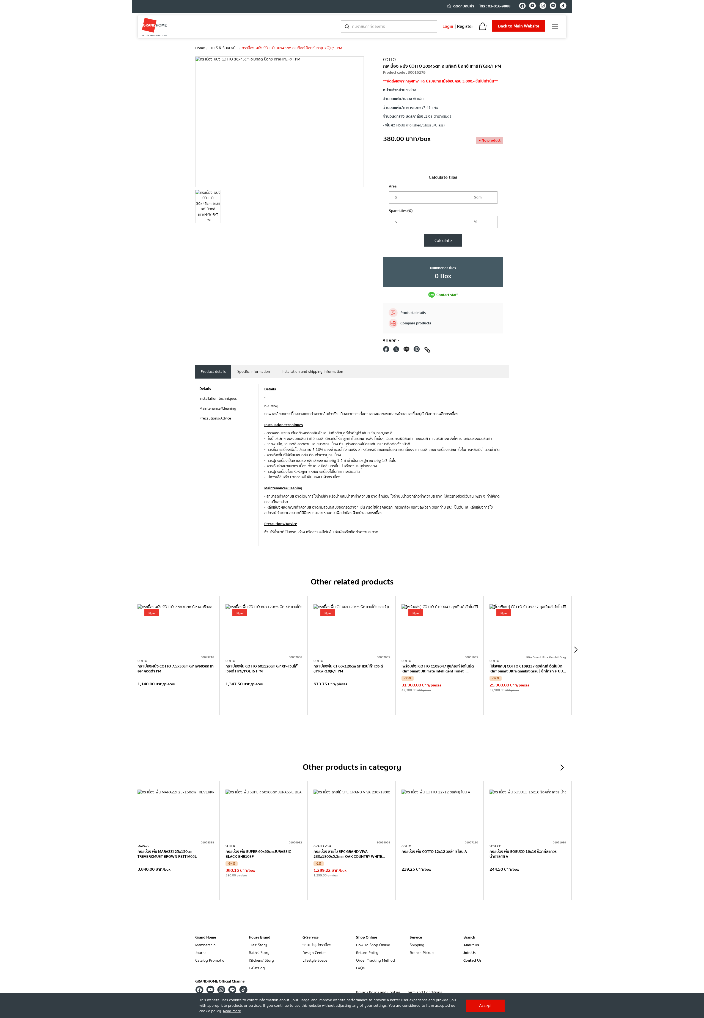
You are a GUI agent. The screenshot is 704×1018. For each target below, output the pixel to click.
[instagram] (542, 6)
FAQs (360, 968)
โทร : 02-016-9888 (495, 6)
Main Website (518, 26)
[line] (552, 6)
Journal (201, 953)
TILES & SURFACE (223, 48)
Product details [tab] (213, 372)
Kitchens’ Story (261, 961)
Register (465, 26)
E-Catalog (257, 968)
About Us (471, 945)
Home (200, 48)
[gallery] (208, 206)
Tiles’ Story (258, 945)
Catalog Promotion (211, 961)
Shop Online (366, 937)
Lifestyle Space (314, 961)
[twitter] (396, 350)
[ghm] (154, 27)
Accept (485, 1005)
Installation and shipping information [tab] (312, 372)
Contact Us (472, 961)
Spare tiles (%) (401, 211)
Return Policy (367, 953)
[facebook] (522, 6)
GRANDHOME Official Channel (220, 981)
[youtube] (532, 6)
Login (447, 26)
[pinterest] (417, 350)
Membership (205, 945)
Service (416, 937)
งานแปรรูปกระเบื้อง (316, 945)
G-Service (310, 937)
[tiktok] (563, 6)
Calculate (443, 240)
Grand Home (205, 937)
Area (393, 186)
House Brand (259, 937)
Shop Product (176, 703)
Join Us (469, 953)
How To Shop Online (373, 945)
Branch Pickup (422, 953)
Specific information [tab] (253, 372)
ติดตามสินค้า (463, 6)
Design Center (314, 953)
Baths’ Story (259, 953)
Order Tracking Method (375, 961)
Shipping (417, 945)
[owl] (576, 650)
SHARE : (391, 341)
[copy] (427, 350)
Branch (469, 937)
